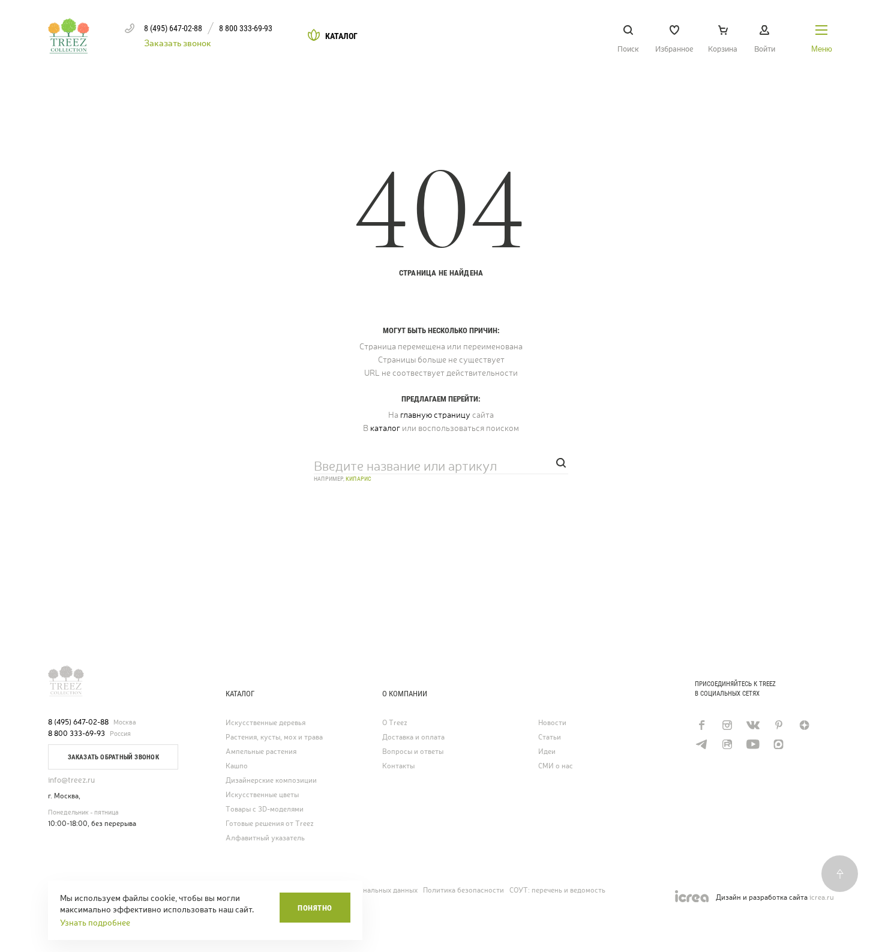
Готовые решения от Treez (270, 823)
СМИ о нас (555, 766)
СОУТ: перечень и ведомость (557, 890)
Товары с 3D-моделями (265, 809)
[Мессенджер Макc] (778, 744)
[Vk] (752, 725)
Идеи (547, 751)
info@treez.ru (71, 780)
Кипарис (358, 478)
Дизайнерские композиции (271, 780)
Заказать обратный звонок (113, 757)
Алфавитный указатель (265, 838)
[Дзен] (804, 725)
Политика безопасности (463, 890)
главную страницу (435, 414)
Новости (552, 723)
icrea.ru (821, 897)
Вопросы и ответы (412, 751)
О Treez (394, 723)
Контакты (398, 766)
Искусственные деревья (265, 723)
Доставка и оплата (413, 737)
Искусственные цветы (262, 795)
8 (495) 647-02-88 (78, 722)
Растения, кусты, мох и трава (274, 737)
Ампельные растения (261, 751)
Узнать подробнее (95, 922)
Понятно (315, 907)
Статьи (549, 737)
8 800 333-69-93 (76, 733)
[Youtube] (752, 744)
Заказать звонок (177, 43)
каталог (385, 428)
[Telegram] (701, 744)
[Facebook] (701, 725)
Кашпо (237, 766)
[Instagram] (727, 725)
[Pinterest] (778, 725)
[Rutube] (727, 744)
